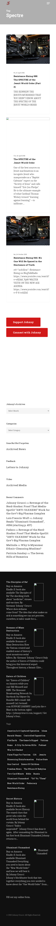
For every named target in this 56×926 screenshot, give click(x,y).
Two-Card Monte (15, 773)
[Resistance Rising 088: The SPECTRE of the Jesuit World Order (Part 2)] (28, 74)
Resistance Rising (15, 788)
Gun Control (13, 764)
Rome (10, 745)
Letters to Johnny (17, 467)
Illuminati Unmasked (18, 778)
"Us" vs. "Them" (38, 778)
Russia (36, 773)
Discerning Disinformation (20, 759)
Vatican (44, 740)
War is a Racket (15, 750)
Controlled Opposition (34, 735)
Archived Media (16, 485)
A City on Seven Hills (25, 745)
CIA (35, 754)
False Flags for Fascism (19, 754)
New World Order (15, 783)
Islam (44, 731)
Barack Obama (14, 735)
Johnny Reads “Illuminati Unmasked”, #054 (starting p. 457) (25, 521)
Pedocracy (32, 783)
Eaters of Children (30, 764)
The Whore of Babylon (35, 769)
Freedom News (14, 769)
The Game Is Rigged (28, 740)
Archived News (16, 449)
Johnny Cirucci (17, 38)
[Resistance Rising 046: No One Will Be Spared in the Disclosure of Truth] (28, 259)
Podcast (42, 745)
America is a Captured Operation (23, 731)
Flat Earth (12, 740)
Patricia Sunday (16, 553)
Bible (28, 773)
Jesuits (42, 754)
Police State (42, 759)
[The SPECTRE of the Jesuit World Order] (28, 165)
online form (24, 897)
